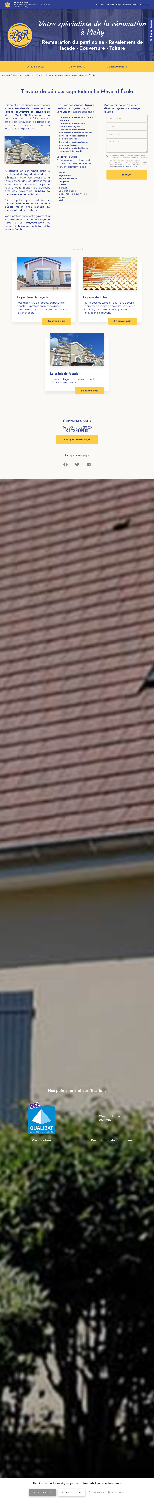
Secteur (17, 75)
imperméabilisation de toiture (24, 226)
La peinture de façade (32, 297)
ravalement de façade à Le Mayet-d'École (27, 175)
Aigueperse (65, 175)
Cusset (62, 184)
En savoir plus (56, 321)
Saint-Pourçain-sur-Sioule (73, 194)
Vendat (62, 197)
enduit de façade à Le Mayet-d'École (27, 208)
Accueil (100, 4)
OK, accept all (43, 1492)
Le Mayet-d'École (33, 75)
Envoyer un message (77, 439)
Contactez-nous (117, 66)
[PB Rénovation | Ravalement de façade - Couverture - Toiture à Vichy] (8, 5)
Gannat (63, 188)
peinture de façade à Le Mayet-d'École (27, 192)
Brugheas (64, 181)
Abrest (62, 172)
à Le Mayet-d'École (29, 222)
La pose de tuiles (95, 297)
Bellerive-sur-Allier (68, 178)
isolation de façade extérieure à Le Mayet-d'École (27, 203)
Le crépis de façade (64, 373)
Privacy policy (118, 1492)
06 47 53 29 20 (35, 66)
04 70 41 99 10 (77, 66)
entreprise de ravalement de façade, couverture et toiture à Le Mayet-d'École (27, 112)
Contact (145, 4)
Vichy (62, 200)
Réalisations (130, 4)
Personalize (97, 1492)
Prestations (114, 4)
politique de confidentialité (125, 166)
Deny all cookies (72, 1492)
